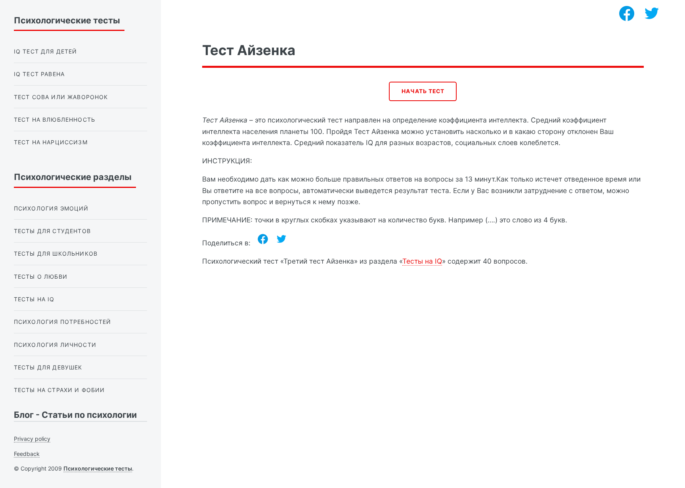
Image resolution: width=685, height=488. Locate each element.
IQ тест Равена (39, 74)
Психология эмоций (51, 208)
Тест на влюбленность (54, 119)
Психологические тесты (97, 468)
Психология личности (55, 344)
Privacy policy (32, 438)
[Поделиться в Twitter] (281, 239)
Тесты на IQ (422, 261)
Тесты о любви (40, 276)
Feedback (27, 453)
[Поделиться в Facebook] (262, 239)
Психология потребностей (62, 321)
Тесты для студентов (52, 231)
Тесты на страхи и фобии (59, 390)
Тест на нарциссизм (51, 142)
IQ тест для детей (45, 51)
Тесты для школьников (56, 253)
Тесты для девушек (48, 367)
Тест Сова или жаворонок (61, 97)
